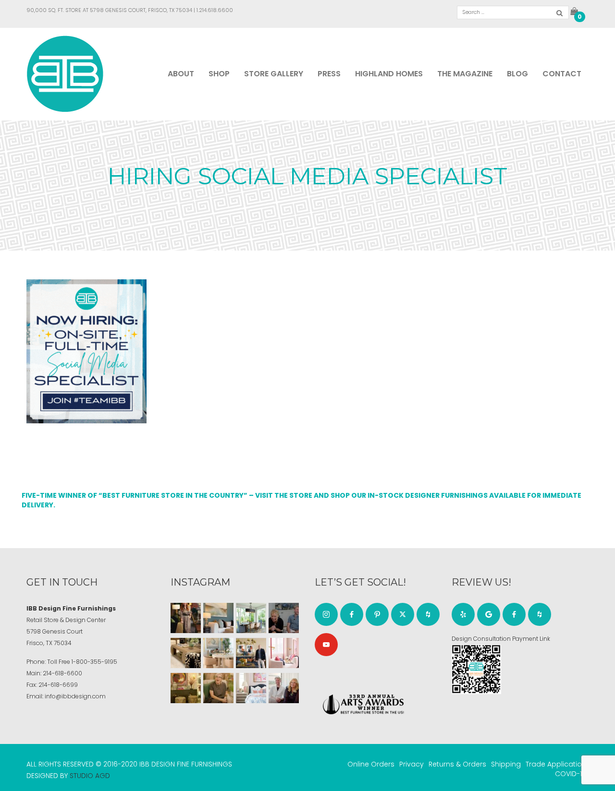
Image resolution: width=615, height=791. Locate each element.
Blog (517, 73)
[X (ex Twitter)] (402, 614)
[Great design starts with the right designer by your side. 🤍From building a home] (218, 653)
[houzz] (428, 614)
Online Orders (370, 764)
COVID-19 (570, 774)
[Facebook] (351, 614)
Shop (219, 73)
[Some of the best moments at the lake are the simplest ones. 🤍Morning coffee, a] (251, 618)
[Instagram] (326, 614)
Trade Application (556, 764)
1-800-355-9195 (94, 662)
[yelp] (463, 614)
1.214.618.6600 (215, 10)
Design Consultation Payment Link (501, 639)
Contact (561, 73)
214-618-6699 (58, 685)
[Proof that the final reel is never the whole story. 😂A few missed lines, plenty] (284, 618)
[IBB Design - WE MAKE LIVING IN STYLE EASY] (65, 73)
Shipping (506, 764)
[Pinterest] (377, 614)
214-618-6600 (62, 673)
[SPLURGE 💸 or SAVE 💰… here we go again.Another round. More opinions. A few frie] (284, 688)
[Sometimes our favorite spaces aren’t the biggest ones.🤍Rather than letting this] (284, 653)
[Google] (488, 614)
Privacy (411, 764)
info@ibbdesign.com (75, 696)
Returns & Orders (457, 764)
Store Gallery (273, 73)
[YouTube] (326, 644)
